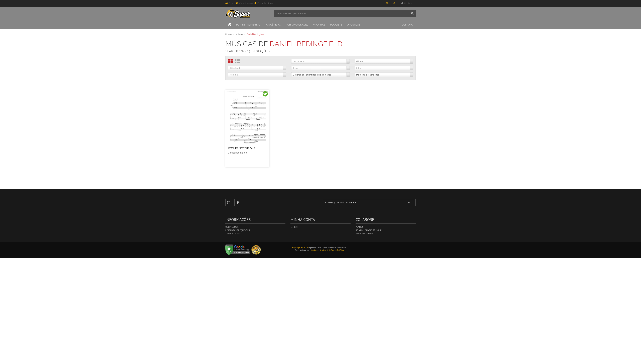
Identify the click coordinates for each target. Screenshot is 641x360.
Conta (406, 3)
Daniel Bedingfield (238, 152)
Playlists (336, 24)
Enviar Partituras (265, 3)
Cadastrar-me (246, 3)
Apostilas (353, 24)
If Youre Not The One (241, 148)
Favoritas (319, 24)
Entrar (231, 3)
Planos (359, 227)
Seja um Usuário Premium (369, 230)
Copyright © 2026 (300, 247)
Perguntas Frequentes (237, 230)
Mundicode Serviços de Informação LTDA (327, 250)
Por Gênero (272, 24)
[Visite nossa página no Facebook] (394, 3)
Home (228, 34)
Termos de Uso (233, 233)
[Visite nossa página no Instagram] (387, 3)
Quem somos (232, 227)
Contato (407, 24)
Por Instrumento (247, 24)
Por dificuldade (296, 24)
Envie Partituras (364, 233)
